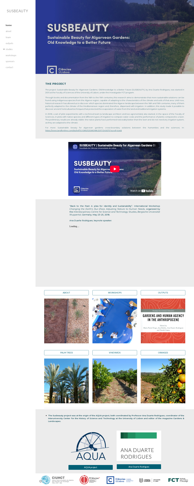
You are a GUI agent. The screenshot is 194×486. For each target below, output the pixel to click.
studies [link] (9, 49)
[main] (114, 106)
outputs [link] (9, 43)
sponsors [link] (10, 61)
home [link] (9, 25)
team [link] (8, 37)
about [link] (8, 31)
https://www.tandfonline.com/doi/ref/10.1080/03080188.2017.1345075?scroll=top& (83, 130)
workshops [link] (11, 55)
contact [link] (9, 67)
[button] (190, 4)
